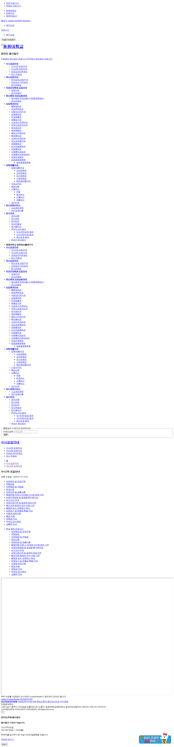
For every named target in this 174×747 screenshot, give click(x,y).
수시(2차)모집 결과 (24, 235)
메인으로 (10, 25)
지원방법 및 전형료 (14, 487)
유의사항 (10, 489)
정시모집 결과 (22, 237)
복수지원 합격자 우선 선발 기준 (20, 505)
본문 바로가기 (12, 3)
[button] (9, 701)
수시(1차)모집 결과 (24, 232)
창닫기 (4, 744)
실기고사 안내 (12, 500)
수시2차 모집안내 (14, 466)
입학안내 (10, 13)
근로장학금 (21, 178)
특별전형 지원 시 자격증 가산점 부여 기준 (25, 495)
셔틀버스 (20, 200)
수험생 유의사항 (13, 513)
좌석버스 (20, 194)
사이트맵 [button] (64, 701)
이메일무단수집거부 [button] (27, 701)
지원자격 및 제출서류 (15, 492)
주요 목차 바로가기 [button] (14, 529)
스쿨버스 (20, 197)
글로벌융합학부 (23, 162)
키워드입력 (8, 432)
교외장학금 (21, 173)
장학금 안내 (11, 519)
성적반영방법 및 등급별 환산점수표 (22, 497)
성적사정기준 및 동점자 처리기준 (21, 503)
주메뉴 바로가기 (13, 6)
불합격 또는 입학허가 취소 (18, 508)
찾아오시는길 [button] (53, 701)
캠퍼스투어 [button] (42, 701)
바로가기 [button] (5, 30)
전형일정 (10, 484)
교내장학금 (21, 170)
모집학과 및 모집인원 (15, 481)
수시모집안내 (12, 463)
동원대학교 (11, 11)
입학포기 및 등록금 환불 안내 (19, 511)
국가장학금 (21, 176)
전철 (18, 192)
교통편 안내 (11, 524)
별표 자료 (10, 516)
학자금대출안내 (23, 181)
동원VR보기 (11, 16)
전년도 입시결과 (13, 521)
